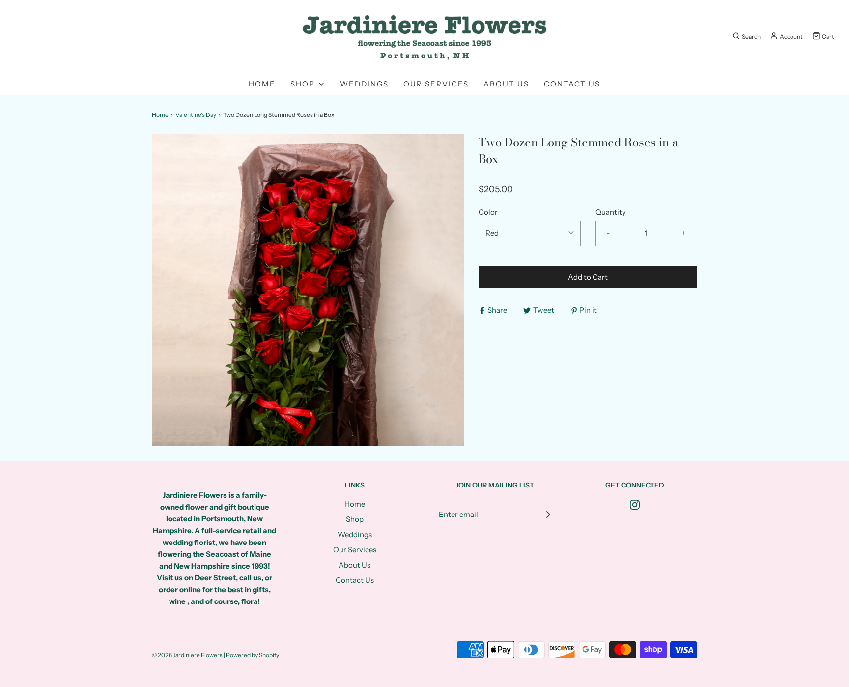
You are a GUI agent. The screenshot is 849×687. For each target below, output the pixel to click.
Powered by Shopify (252, 654)
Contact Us (572, 83)
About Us (506, 83)
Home (262, 83)
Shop (355, 519)
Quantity (610, 212)
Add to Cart (588, 277)
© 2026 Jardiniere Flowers (187, 654)
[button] (530, 233)
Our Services (436, 83)
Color (488, 212)
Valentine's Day (195, 114)
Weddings (364, 83)
